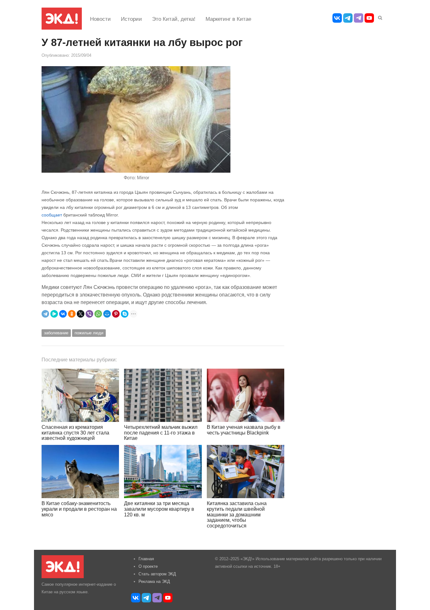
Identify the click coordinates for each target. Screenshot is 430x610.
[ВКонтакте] (63, 314)
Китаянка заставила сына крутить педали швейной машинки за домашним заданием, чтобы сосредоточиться (237, 514)
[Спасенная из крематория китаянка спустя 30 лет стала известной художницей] (80, 395)
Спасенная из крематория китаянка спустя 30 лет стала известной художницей (75, 432)
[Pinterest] (116, 314)
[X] (80, 314)
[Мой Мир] (107, 314)
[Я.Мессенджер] (54, 314)
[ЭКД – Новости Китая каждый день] (62, 19)
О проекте (148, 566)
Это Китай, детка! (173, 19)
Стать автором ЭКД (157, 574)
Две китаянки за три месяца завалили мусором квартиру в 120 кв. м (159, 509)
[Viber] (89, 314)
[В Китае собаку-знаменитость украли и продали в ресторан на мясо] (80, 471)
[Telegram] (45, 314)
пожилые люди (89, 333)
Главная (146, 558)
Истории (131, 19)
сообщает (52, 214)
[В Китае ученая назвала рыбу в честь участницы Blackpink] (245, 395)
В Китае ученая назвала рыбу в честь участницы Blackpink (243, 429)
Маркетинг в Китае (228, 19)
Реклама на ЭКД (154, 581)
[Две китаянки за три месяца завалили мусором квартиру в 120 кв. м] (162, 471)
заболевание (56, 333)
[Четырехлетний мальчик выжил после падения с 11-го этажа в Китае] (162, 395)
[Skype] (124, 314)
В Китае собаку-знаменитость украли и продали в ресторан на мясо (79, 509)
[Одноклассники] (72, 314)
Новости (100, 19)
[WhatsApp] (98, 314)
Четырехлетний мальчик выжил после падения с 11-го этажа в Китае (160, 432)
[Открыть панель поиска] (379, 16)
